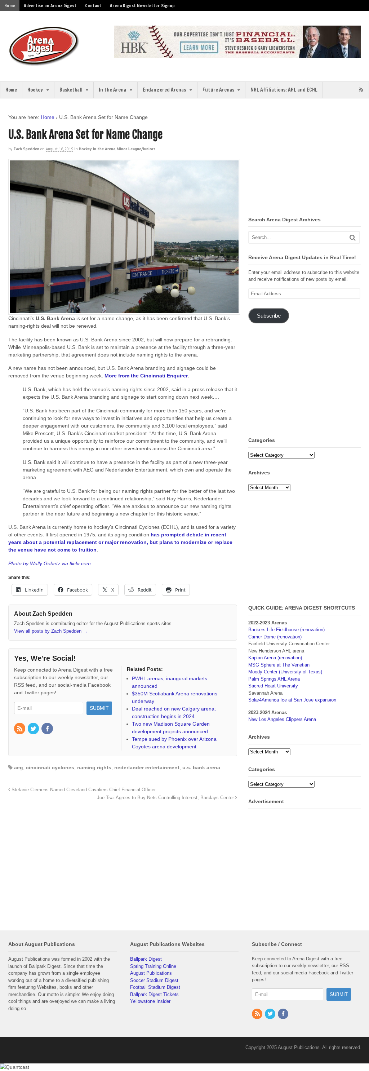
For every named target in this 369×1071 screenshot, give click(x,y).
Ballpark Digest (146, 959)
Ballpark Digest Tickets (154, 994)
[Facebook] (47, 729)
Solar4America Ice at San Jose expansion (292, 700)
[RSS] (20, 729)
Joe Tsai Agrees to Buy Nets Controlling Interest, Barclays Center (166, 797)
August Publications (151, 973)
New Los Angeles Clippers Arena (282, 719)
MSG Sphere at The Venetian (279, 665)
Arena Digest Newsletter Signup (142, 6)
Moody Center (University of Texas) (285, 671)
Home (9, 6)
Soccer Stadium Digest (154, 980)
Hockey (35, 89)
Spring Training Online (153, 966)
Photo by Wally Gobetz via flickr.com (49, 563)
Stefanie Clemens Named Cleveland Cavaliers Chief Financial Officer (83, 789)
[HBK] (237, 54)
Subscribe (269, 316)
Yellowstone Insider (150, 1001)
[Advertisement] (308, 159)
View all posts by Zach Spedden (51, 631)
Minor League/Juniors (136, 148)
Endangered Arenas (164, 89)
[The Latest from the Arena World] (44, 63)
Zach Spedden (26, 148)
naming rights (94, 767)
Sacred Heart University (273, 686)
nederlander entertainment (146, 767)
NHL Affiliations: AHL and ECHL (283, 89)
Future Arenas (218, 89)
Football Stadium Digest (155, 987)
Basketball (71, 89)
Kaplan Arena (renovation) (275, 657)
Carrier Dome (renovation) (275, 636)
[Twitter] (34, 729)
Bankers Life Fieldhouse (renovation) (286, 629)
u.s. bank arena (201, 767)
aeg (18, 767)
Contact (93, 6)
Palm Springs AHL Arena (274, 679)
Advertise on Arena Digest (50, 6)
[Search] (353, 237)
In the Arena (112, 89)
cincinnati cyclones (50, 767)
